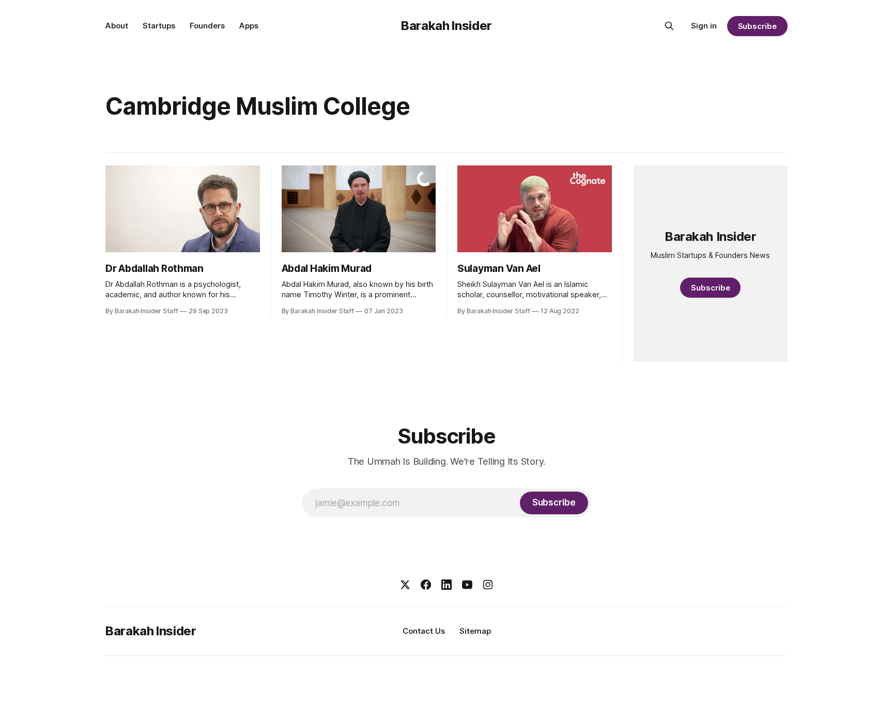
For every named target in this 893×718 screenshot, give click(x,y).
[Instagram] (488, 584)
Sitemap (475, 631)
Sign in (704, 25)
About (116, 25)
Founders (207, 25)
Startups (159, 25)
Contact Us (424, 631)
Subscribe (757, 26)
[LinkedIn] (446, 584)
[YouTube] (467, 584)
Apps (248, 25)
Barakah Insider (446, 25)
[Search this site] (669, 26)
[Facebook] (426, 584)
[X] (405, 584)
